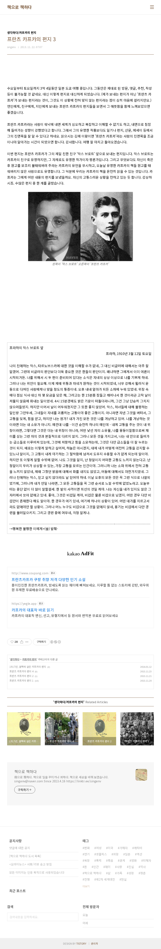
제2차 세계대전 (105, 879)
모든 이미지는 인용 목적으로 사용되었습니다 (36, 872)
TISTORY (81, 943)
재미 (107, 867)
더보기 (86, 886)
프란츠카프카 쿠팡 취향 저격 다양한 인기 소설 (49, 579)
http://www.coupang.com (30, 573)
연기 (87, 854)
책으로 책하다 (19, 7)
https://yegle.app (24, 603)
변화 (87, 848)
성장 (131, 873)
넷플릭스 (101, 854)
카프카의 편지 (29, 659)
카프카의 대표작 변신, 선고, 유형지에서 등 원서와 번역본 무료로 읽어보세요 (65, 615)
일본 (127, 854)
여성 (98, 848)
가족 (119, 873)
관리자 (94, 943)
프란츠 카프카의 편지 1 (21, 680)
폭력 (98, 860)
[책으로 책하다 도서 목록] (25, 856)
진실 (131, 867)
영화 (134, 860)
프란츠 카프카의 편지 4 (21, 671)
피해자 (147, 860)
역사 (143, 867)
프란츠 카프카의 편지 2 (21, 676)
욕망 (87, 860)
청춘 (143, 873)
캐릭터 (138, 848)
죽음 (110, 860)
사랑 (119, 867)
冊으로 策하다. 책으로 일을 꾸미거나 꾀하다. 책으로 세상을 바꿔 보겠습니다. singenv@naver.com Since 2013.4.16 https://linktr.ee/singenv (61, 779)
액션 (139, 854)
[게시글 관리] (27, 642)
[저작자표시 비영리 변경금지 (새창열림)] (55, 642)
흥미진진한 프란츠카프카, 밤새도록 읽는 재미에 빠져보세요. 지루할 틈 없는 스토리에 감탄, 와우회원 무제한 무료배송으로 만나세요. (80, 587)
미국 (110, 848)
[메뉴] (152, 7)
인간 (96, 867)
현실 (124, 879)
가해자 (123, 848)
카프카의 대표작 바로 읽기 (33, 609)
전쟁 (87, 879)
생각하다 (14, 659)
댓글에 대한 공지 (19, 848)
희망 (116, 854)
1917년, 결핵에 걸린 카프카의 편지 (27, 666)
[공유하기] (21, 642)
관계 (122, 860)
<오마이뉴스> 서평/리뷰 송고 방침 (30, 864)
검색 (74, 917)
